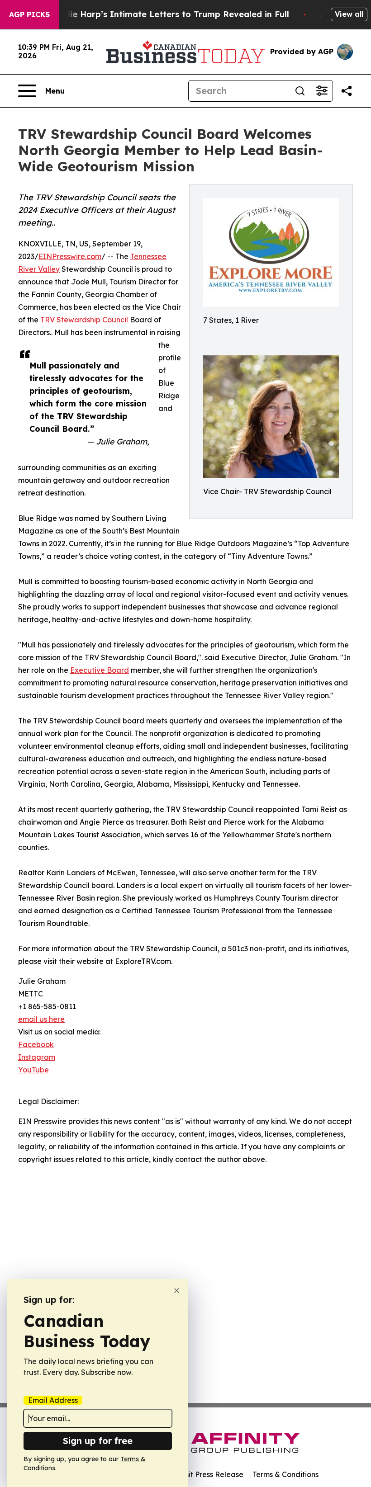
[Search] (300, 90)
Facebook (36, 1044)
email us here (41, 1019)
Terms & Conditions (285, 1474)
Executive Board (99, 670)
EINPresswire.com (69, 256)
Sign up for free (98, 1440)
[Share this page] (346, 91)
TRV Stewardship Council (84, 319)
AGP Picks (29, 14)
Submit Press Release (206, 1474)
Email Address (53, 1400)
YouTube (33, 1069)
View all (349, 14)
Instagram (36, 1057)
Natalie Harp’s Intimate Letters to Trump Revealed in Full (168, 14)
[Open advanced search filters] (322, 90)
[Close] (176, 1290)
